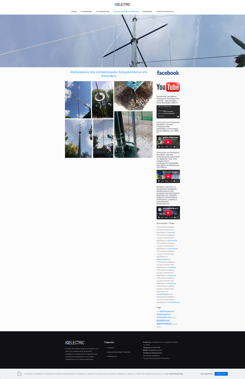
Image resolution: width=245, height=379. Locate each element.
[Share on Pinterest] (84, 115)
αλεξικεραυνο (164, 314)
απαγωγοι (174, 317)
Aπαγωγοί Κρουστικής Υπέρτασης (118, 352)
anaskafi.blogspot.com (165, 294)
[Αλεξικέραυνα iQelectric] (122, 4)
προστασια (164, 323)
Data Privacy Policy (176, 374)
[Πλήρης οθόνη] (177, 147)
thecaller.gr (172, 267)
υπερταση (159, 327)
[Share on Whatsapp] (81, 115)
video (158, 311)
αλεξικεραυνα (167, 311)
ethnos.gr (171, 232)
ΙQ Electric (110, 348)
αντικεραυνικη (164, 317)
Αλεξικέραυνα (112, 356)
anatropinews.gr (174, 302)
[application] (168, 111)
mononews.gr (173, 249)
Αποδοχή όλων (221, 374)
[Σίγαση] (174, 147)
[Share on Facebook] (79, 115)
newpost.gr (172, 275)
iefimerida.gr (172, 240)
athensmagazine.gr (164, 259)
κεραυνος (163, 320)
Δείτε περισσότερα (206, 374)
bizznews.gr (172, 283)
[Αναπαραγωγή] (159, 147)
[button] (78, 99)
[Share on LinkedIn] (86, 115)
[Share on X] (76, 115)
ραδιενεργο (174, 324)
